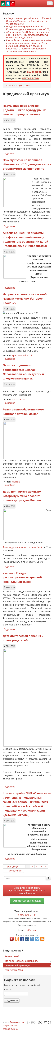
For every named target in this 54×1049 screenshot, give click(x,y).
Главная (9, 85)
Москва (16, 481)
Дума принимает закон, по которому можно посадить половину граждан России (22, 495)
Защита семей (22, 85)
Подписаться (12, 1000)
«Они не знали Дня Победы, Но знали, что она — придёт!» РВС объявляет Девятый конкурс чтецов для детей (27, 35)
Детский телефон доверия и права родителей (23, 638)
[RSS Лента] (42, 938)
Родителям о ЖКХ (13, 969)
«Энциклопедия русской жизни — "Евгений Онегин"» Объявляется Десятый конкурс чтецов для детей (28, 21)
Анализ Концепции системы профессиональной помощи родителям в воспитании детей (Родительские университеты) (25, 239)
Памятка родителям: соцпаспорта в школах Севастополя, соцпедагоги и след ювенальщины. (23, 371)
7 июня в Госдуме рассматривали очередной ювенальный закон (22, 577)
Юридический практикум (17, 965)
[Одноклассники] (17, 938)
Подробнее (9, 153)
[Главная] (8, 3)
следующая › (15, 870)
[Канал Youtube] (11, 938)
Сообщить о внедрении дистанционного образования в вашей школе (27, 890)
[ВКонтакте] (27, 938)
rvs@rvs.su (31, 930)
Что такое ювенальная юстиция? (21, 960)
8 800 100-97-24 (27, 914)
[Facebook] (22, 938)
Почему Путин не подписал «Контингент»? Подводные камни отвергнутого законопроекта (27, 164)
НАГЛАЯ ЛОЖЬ (30, 78)
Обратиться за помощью (27, 900)
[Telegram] (37, 938)
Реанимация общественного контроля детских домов (23, 411)
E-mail (7, 989)
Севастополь (19, 399)
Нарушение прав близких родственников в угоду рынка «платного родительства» (25, 110)
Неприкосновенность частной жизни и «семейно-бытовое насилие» (25, 298)
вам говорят (34, 71)
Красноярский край (22, 355)
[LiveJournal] (32, 938)
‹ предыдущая (12, 866)
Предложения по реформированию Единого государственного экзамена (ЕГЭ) (28, 28)
